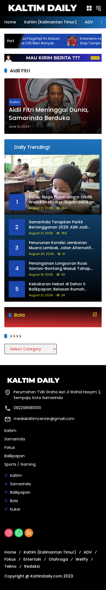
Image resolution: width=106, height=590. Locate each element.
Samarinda (14, 439)
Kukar (15, 509)
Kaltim (15, 102)
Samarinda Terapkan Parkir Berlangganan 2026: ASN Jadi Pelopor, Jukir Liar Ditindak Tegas (61, 225)
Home (10, 552)
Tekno (10, 566)
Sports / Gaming (20, 464)
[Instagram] (8, 533)
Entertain (32, 559)
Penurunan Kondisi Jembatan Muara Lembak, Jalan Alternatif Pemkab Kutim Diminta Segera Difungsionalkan (60, 245)
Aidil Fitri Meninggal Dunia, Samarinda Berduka (49, 114)
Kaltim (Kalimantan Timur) (50, 552)
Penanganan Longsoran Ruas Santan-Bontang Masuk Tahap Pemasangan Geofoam (59, 266)
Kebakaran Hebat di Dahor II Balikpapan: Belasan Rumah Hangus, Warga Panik (57, 287)
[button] (98, 8)
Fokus (9, 447)
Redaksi (32, 566)
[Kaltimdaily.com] (42, 8)
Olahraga (58, 559)
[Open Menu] (89, 8)
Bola (14, 500)
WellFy (82, 559)
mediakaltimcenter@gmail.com (44, 418)
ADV (88, 552)
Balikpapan (14, 456)
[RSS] (28, 533)
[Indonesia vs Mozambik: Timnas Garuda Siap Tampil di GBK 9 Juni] (61, 41)
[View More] (94, 314)
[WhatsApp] (18, 533)
